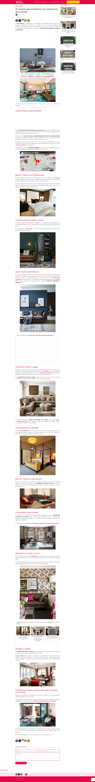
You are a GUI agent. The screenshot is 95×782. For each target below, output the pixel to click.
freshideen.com (48, 734)
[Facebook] (16, 20)
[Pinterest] (26, 774)
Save (23, 19)
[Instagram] (21, 774)
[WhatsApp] (25, 20)
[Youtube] (24, 774)
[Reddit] (28, 20)
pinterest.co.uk (40, 734)
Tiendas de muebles (54, 2)
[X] (19, 20)
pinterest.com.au (32, 734)
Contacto (63, 2)
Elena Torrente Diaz (21, 14)
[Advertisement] (37, 39)
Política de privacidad (19, 778)
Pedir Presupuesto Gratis (73, 2)
